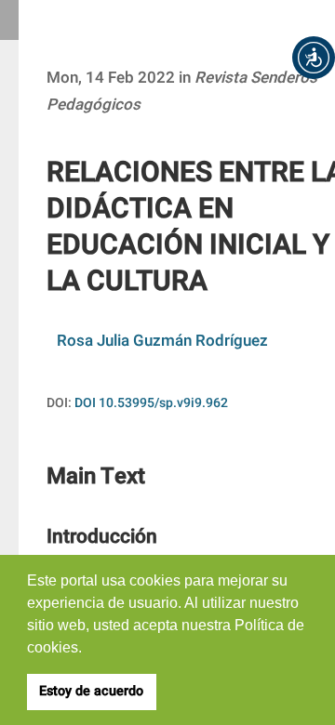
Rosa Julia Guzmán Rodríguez (162, 340)
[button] (313, 57)
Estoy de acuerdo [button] (91, 691)
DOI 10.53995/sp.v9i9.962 (151, 403)
